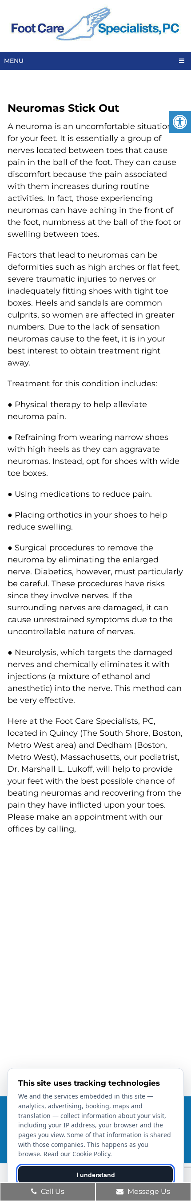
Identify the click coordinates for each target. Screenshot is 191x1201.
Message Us (148, 1191)
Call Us (51, 1191)
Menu (14, 61)
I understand (95, 1174)
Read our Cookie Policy (77, 1154)
